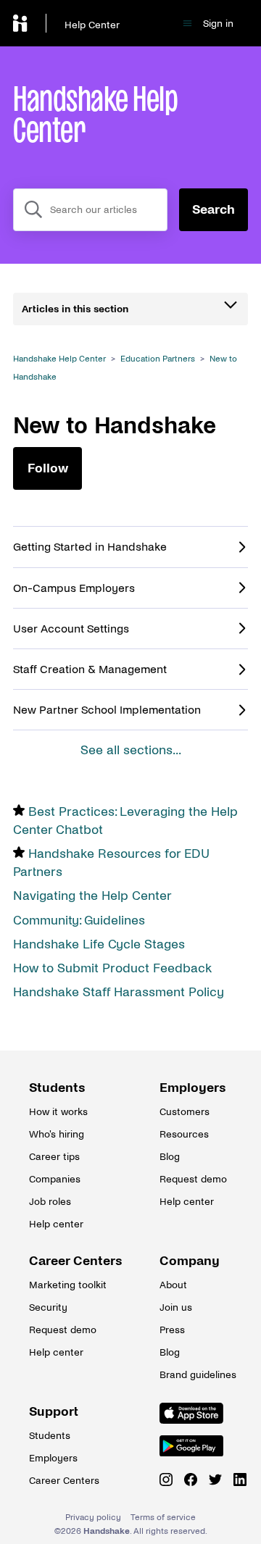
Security (48, 1307)
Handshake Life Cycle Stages (99, 944)
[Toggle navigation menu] (187, 23)
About (173, 1285)
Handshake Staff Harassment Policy (118, 992)
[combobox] (90, 209)
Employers (193, 1088)
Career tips (54, 1156)
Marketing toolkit (65, 1285)
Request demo (193, 1179)
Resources (184, 1134)
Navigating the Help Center (92, 896)
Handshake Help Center (59, 359)
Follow (48, 468)
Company (190, 1261)
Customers (185, 1111)
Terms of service (163, 1517)
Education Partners (157, 359)
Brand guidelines (196, 1374)
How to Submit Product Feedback (112, 968)
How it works (58, 1111)
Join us (176, 1307)
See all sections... (130, 750)
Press (172, 1329)
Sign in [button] (218, 23)
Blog (170, 1156)
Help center (56, 1224)
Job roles (50, 1201)
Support (53, 1412)
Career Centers (65, 1261)
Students (57, 1088)
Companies (54, 1179)
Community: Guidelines (79, 920)
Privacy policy (93, 1517)
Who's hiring (56, 1134)
